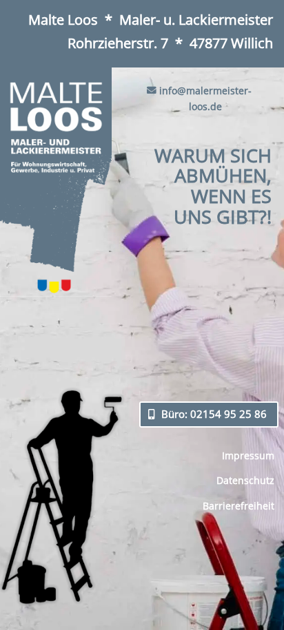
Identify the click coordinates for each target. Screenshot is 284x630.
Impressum (248, 455)
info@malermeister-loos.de (205, 98)
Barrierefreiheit (238, 505)
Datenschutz (245, 480)
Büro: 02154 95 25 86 (214, 414)
